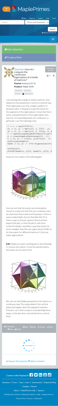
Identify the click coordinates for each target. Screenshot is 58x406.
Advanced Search (49, 32)
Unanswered (37, 382)
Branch (18, 329)
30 (34, 83)
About (54, 18)
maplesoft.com (47, 394)
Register (32, 18)
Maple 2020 (28, 86)
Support (40, 18)
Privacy (29, 398)
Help (47, 18)
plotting (17, 93)
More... (51, 327)
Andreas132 (27, 83)
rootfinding (18, 90)
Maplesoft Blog (50, 382)
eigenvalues (29, 93)
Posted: (17, 83)
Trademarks (38, 398)
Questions (6, 382)
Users (27, 382)
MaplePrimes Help (28, 390)
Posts (14, 382)
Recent (34, 386)
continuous (27, 90)
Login (24, 18)
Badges (26, 386)
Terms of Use (20, 398)
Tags (21, 382)
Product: (18, 86)
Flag (11, 329)
